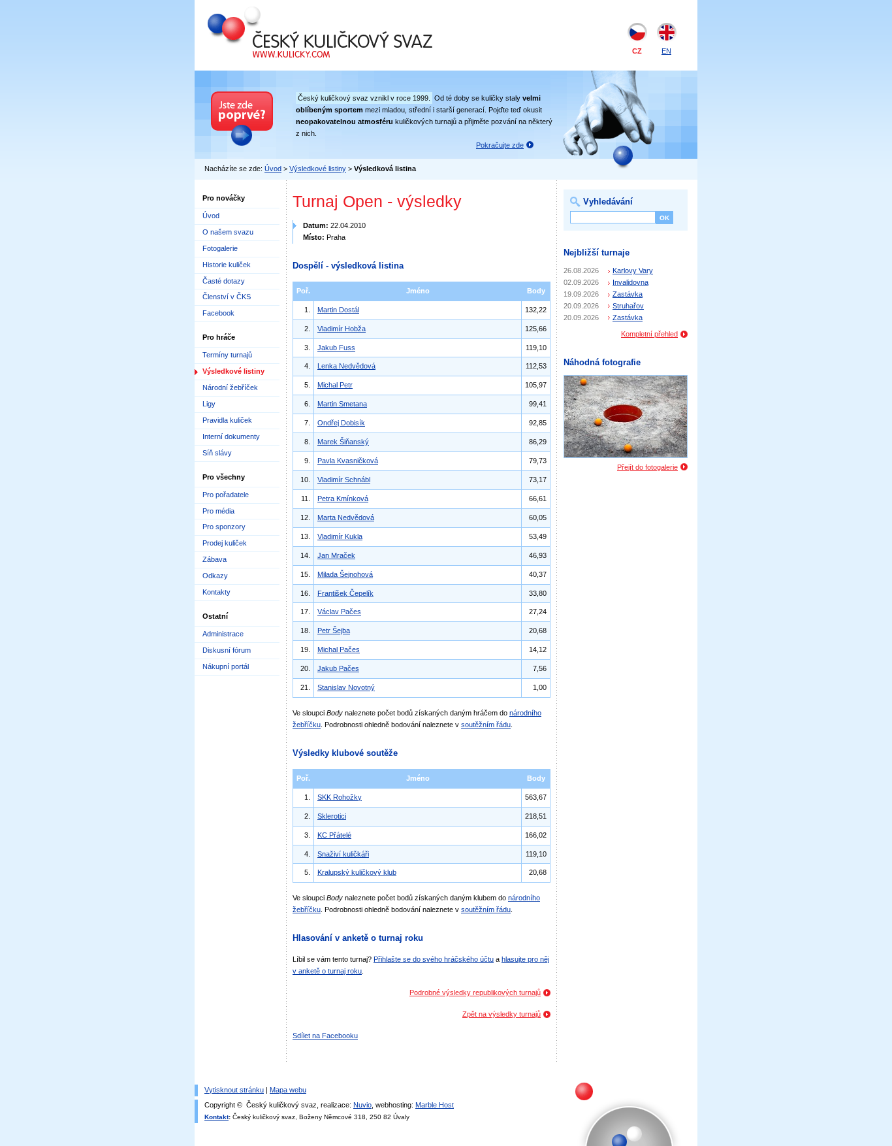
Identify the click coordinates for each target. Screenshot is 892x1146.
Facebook (218, 313)
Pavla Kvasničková (347, 461)
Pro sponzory (224, 527)
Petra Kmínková (342, 498)
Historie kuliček (226, 265)
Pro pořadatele (225, 495)
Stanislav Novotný (346, 687)
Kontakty (216, 592)
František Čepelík (345, 593)
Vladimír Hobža (341, 329)
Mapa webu (288, 1090)
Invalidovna (630, 282)
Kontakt (216, 1117)
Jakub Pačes (338, 668)
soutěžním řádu (486, 725)
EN (666, 51)
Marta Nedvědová (345, 517)
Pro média (218, 511)
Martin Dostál (338, 310)
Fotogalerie (220, 248)
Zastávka (628, 294)
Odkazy (215, 576)
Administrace (223, 634)
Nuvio (362, 1105)
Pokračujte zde (500, 145)
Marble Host (434, 1105)
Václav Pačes (339, 611)
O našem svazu (227, 232)
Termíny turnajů (227, 355)
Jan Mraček (336, 555)
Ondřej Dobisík (341, 423)
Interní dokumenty (231, 436)
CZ (637, 51)
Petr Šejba (333, 630)
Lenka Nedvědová (346, 366)
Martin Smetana (342, 404)
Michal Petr (335, 385)
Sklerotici (331, 816)
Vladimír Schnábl (343, 479)
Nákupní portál (225, 666)
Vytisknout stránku (234, 1090)
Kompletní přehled (649, 334)
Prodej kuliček (224, 543)
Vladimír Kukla (339, 536)
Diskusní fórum (226, 650)
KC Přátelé (334, 835)
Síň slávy (217, 453)
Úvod (272, 168)
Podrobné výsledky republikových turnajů (475, 992)
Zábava (214, 559)
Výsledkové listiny (317, 168)
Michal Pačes (338, 649)
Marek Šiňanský (343, 442)
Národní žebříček (230, 387)
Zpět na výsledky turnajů (501, 1014)
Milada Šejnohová (345, 574)
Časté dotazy (223, 281)
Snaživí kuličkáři (343, 854)
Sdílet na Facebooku (325, 1036)
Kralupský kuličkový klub (356, 872)
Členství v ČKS (226, 297)
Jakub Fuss (336, 348)
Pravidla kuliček (227, 420)
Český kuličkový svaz (268, 11)
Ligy (208, 404)
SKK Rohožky (339, 797)
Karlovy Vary (633, 270)
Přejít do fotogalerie (647, 467)
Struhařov (628, 306)
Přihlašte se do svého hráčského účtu (434, 959)
